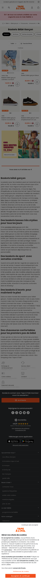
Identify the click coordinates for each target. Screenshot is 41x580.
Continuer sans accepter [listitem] (29, 525)
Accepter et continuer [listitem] (20, 576)
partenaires (8, 550)
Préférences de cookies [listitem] (21, 571)
